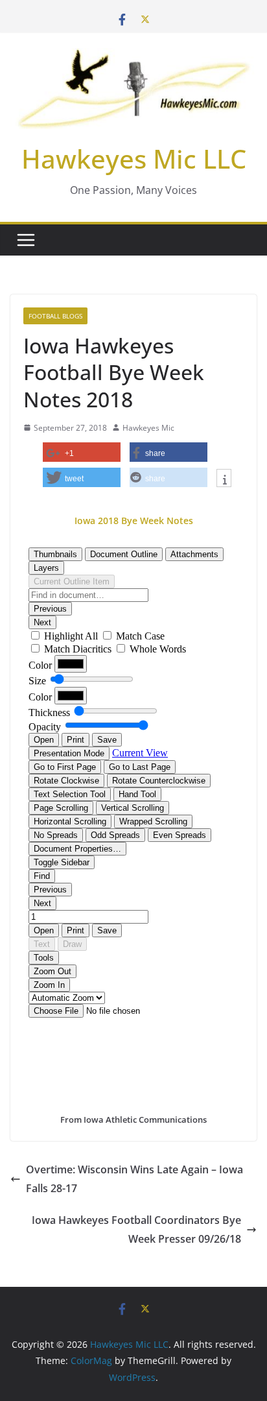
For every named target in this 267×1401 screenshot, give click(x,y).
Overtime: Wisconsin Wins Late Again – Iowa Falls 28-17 (134, 1178)
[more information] (224, 479)
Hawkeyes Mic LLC (133, 158)
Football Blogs (55, 315)
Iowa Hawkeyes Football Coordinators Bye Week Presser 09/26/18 (136, 1229)
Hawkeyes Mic (148, 427)
